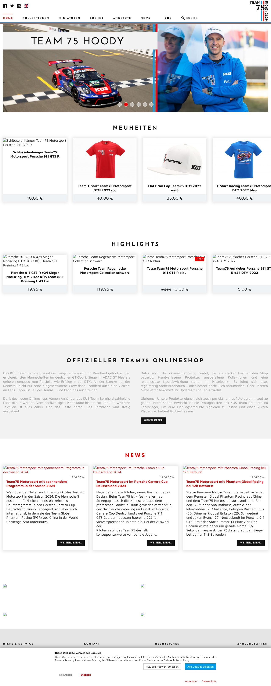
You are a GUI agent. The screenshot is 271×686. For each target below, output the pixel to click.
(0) (168, 18)
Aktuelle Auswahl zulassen (162, 666)
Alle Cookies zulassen (200, 666)
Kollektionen (36, 18)
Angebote (122, 18)
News (145, 18)
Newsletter (153, 420)
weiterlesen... (71, 543)
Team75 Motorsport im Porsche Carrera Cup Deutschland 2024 (135, 482)
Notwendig (65, 674)
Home (8, 18)
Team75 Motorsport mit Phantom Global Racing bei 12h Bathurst (225, 482)
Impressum (191, 681)
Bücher (97, 18)
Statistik (86, 674)
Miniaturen (69, 18)
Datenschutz (209, 681)
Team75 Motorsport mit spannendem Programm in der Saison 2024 (45, 482)
